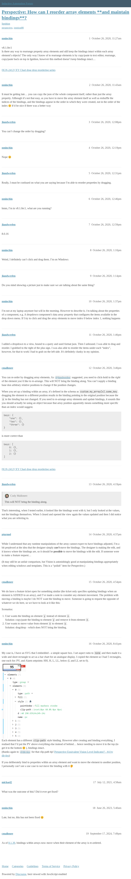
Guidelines (32, 866)
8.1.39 (11, 842)
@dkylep (25, 752)
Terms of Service (51, 866)
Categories (17, 866)
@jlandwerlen (62, 377)
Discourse (21, 874)
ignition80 (19, 28)
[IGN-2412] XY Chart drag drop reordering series (28, 70)
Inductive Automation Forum (17, 3)
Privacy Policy (71, 866)
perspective (7, 28)
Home (5, 866)
